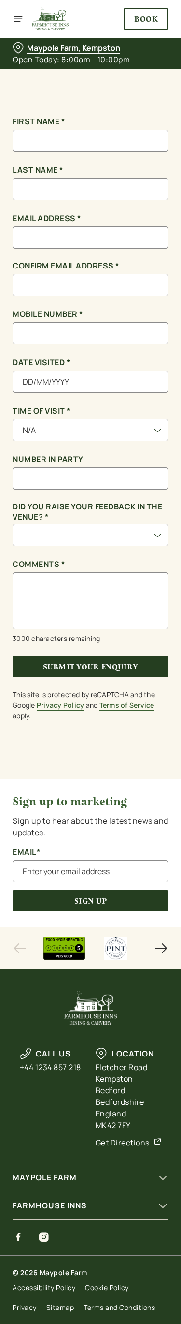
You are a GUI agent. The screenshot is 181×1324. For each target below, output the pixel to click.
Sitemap (60, 1307)
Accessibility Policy (44, 1287)
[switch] (156, 675)
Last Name (38, 170)
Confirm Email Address (66, 266)
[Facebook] (19, 1237)
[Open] (18, 19)
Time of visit (41, 411)
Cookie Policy (107, 1287)
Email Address (47, 218)
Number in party (48, 459)
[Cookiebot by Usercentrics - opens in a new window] (129, 479)
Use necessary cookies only (91, 837)
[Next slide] (160, 948)
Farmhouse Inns (50, 1205)
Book (146, 19)
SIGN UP (90, 901)
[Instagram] (44, 1237)
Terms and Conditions (119, 1307)
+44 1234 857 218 (50, 1067)
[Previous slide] (20, 948)
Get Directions (123, 1142)
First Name (39, 122)
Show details (129, 775)
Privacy (25, 1307)
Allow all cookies (90, 805)
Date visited (41, 362)
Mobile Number (48, 314)
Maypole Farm (45, 1177)
